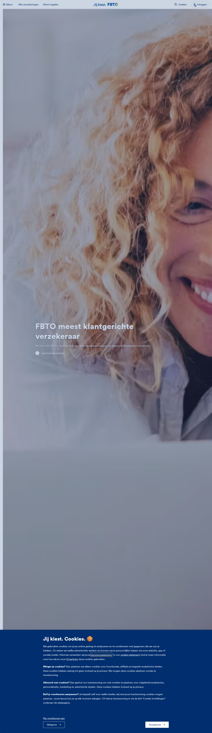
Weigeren (52, 724)
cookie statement (130, 654)
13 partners (72, 659)
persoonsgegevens (101, 654)
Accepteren (155, 724)
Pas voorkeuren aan (54, 718)
